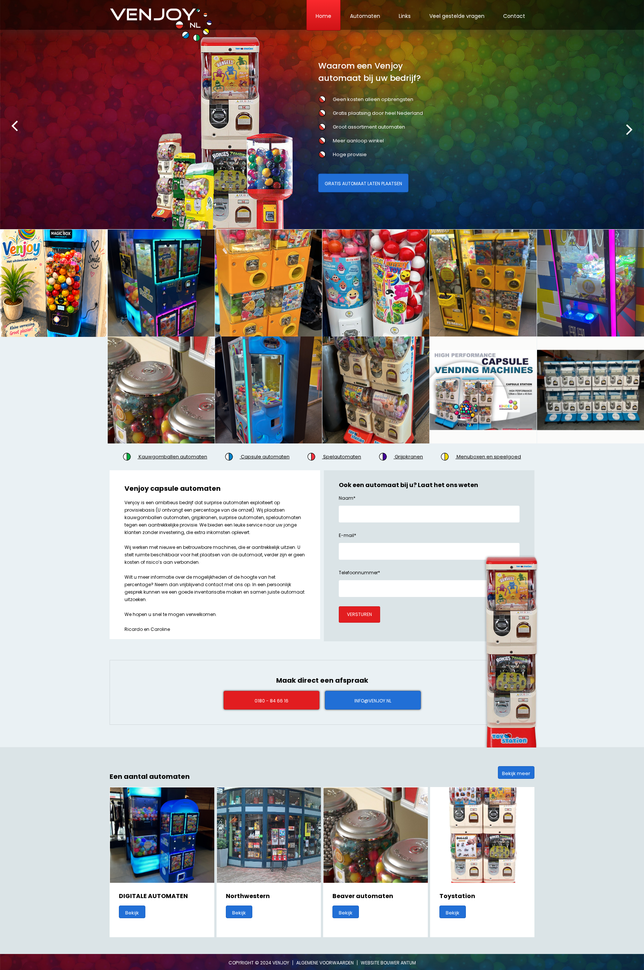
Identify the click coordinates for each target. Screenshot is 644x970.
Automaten (365, 16)
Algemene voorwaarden (325, 963)
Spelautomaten (341, 456)
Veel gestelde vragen (456, 16)
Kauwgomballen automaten (172, 456)
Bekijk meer (516, 773)
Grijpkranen (408, 456)
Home (323, 16)
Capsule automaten (265, 456)
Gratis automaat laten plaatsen (363, 183)
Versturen (359, 614)
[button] (17, 128)
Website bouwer (380, 963)
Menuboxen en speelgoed (488, 456)
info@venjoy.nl (372, 701)
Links (405, 16)
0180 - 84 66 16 (271, 701)
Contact (514, 16)
